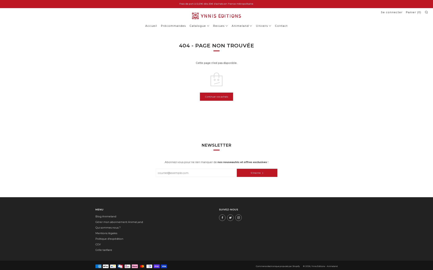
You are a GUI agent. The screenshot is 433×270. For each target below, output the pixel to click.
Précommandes (173, 25)
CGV (98, 244)
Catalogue (198, 25)
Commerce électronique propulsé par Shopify (278, 266)
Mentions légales (106, 233)
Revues (219, 25)
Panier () (413, 12)
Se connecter (392, 12)
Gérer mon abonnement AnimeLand (119, 222)
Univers (262, 25)
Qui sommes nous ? (108, 227)
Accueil (151, 25)
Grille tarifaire (103, 250)
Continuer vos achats (216, 96)
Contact (281, 25)
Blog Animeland (105, 216)
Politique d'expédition (109, 238)
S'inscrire (256, 172)
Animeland (240, 25)
